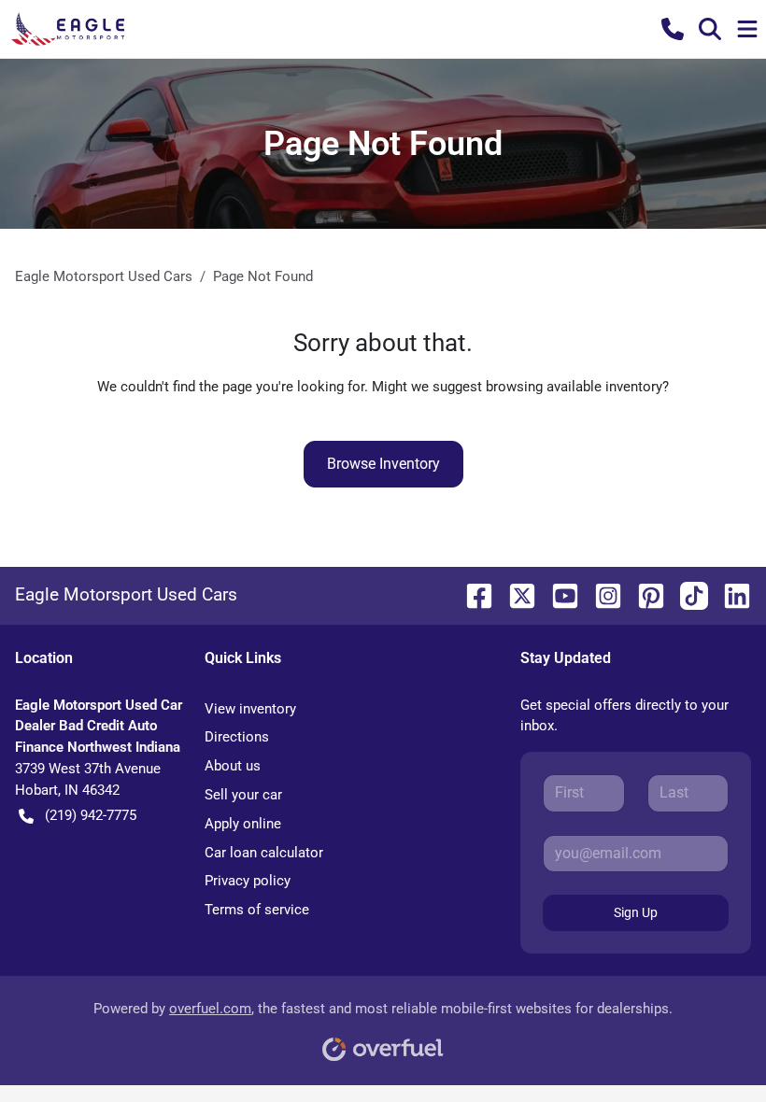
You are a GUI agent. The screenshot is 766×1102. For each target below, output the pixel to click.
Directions (237, 736)
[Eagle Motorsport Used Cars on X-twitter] (514, 594)
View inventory (250, 708)
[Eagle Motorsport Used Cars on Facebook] (471, 594)
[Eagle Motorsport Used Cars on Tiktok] (686, 594)
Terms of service (257, 909)
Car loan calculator (264, 852)
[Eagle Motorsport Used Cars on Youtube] (557, 594)
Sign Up (636, 912)
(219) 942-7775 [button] (90, 815)
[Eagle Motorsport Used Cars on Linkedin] (729, 594)
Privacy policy (248, 880)
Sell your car (243, 794)
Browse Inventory (383, 464)
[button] (672, 29)
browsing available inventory (574, 386)
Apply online (243, 823)
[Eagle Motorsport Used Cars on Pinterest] (643, 594)
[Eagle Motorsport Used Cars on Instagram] (600, 594)
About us (233, 765)
